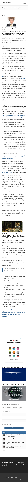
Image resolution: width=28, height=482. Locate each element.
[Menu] (24, 3)
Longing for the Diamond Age (13, 438)
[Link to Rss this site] (25, 479)
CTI (21, 244)
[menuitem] (21, 3)
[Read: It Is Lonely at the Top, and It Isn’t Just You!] (4, 443)
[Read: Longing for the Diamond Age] (4, 439)
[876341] (12, 226)
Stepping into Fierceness (9, 233)
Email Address (6, 411)
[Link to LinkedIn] (21, 479)
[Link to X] (23, 479)
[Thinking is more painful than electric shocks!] (12, 21)
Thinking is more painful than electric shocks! (13, 28)
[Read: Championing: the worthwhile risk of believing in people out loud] (4, 446)
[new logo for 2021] (11, 3)
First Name (5, 418)
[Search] (21, 3)
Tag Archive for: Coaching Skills (12, 8)
